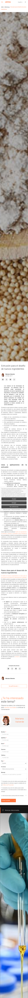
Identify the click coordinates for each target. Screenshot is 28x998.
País (2, 761)
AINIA (2, 7)
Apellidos (3, 737)
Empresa (3, 749)
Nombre (3, 732)
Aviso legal (23, 509)
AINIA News (7, 7)
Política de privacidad (15, 509)
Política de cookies (7, 509)
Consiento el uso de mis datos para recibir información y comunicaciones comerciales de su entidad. (13, 789)
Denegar (14, 503)
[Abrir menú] (2, 2)
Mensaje (3, 772)
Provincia (3, 766)
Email (2, 743)
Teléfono (3, 755)
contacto (17, 656)
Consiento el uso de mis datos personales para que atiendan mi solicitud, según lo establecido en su (13, 783)
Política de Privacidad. (8, 785)
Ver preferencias (14, 506)
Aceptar (14, 499)
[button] (20, 2)
